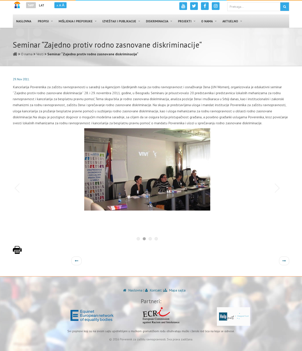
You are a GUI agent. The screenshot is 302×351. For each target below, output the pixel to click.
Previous (16, 187)
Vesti (40, 54)
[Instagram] (216, 6)
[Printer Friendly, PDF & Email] (17, 252)
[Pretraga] (284, 6)
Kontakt (155, 290)
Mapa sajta (176, 290)
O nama (26, 54)
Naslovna (134, 290)
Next (278, 187)
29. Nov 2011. (21, 79)
